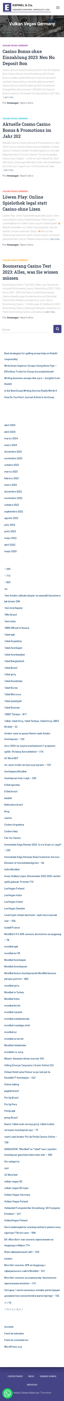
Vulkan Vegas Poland (16, 1201)
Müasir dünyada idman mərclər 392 (24, 1058)
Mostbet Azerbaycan (15, 966)
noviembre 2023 (13, 458)
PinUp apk (9, 1111)
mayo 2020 (10, 551)
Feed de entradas (14, 1333)
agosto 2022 (11, 518)
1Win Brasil (10, 614)
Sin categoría (11, 1161)
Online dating (11, 1084)
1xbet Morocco (12, 694)
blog (6, 811)
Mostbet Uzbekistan (15, 1045)
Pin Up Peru (10, 1104)
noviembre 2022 (13, 498)
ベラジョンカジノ (13, 1309)
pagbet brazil (11, 1091)
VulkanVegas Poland (15, 1220)
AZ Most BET (11, 758)
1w (5, 589)
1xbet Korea (11, 687)
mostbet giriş (11, 985)
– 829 (7, 582)
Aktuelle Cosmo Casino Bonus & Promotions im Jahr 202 (27, 130)
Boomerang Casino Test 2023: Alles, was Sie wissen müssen (30, 272)
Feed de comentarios (16, 1340)
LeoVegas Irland (13, 901)
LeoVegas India (13, 895)
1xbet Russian (12, 707)
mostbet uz (10, 1032)
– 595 (7, 569)
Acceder (9, 1326)
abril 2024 (9, 432)
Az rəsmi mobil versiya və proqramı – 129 (27, 765)
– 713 (7, 575)
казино (8, 1258)
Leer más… (9, 97)
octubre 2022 (11, 504)
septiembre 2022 (13, 511)
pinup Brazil (11, 1117)
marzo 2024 (11, 438)
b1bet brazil (10, 791)
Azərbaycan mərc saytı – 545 (20, 778)
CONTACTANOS (15, 1376)
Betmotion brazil (13, 804)
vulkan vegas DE (13, 1181)
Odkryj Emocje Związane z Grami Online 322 (29, 1065)
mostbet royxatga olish (17, 1025)
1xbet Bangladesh (14, 661)
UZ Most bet (10, 1174)
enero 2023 (10, 485)
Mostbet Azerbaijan (15, 960)
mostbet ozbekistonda (16, 1018)
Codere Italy (11, 831)
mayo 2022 (10, 538)
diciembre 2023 (13, 451)
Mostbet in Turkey (14, 992)
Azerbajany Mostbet (15, 771)
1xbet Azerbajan (13, 648)
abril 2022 (9, 544)
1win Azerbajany (13, 608)
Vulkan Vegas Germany (15, 45)
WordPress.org (13, 1346)
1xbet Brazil (10, 668)
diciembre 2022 (13, 491)
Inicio (31, 1376)
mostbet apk (11, 946)
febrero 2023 (11, 478)
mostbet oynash (13, 1012)
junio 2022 (10, 531)
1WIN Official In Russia (16, 628)
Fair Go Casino (12, 838)
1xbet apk (9, 634)
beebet (8, 798)
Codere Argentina (14, 824)
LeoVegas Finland (14, 888)
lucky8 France (12, 927)
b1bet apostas (12, 785)
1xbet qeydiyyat (13, 701)
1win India (10, 621)
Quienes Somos (48, 1376)
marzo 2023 (11, 471)
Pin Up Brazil (11, 1097)
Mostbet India (11, 999)
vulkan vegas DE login (16, 1188)
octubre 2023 (11, 465)
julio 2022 (9, 524)
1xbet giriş (10, 674)
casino (8, 818)
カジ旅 (7, 1302)
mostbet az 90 (12, 953)
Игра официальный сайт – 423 (21, 1252)
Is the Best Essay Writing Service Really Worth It (30, 390)
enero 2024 (10, 445)
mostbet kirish (12, 1005)
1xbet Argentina (13, 641)
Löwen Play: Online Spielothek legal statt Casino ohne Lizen (25, 203)
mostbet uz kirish (14, 1038)
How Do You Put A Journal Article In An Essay (29, 397)
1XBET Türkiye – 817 (15, 714)
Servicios (32, 1385)
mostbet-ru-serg (13, 1052)
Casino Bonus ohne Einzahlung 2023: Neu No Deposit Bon (29, 57)
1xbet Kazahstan (13, 681)
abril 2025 (9, 425)
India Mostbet (11, 869)
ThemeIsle (45, 1392)
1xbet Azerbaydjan (14, 654)
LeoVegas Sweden (14, 908)
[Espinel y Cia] (28, 8)
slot (6, 1168)
